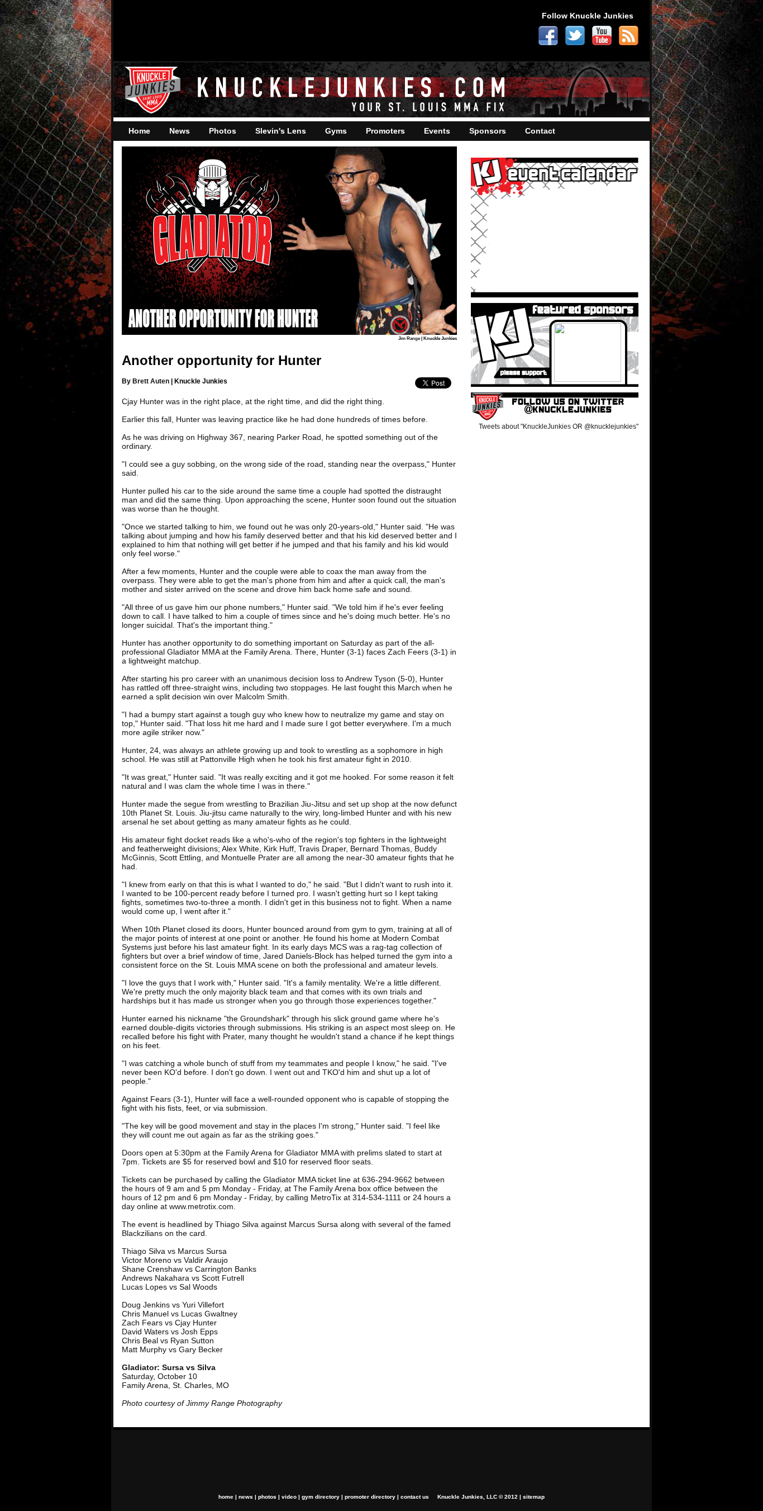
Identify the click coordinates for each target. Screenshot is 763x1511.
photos (267, 1497)
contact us (414, 1497)
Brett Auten (150, 381)
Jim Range (409, 338)
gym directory (321, 1497)
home (225, 1497)
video (289, 1497)
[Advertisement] (322, 31)
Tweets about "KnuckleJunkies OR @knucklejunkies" (558, 426)
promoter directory (370, 1497)
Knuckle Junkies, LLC (467, 1497)
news (246, 1497)
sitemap (534, 1497)
